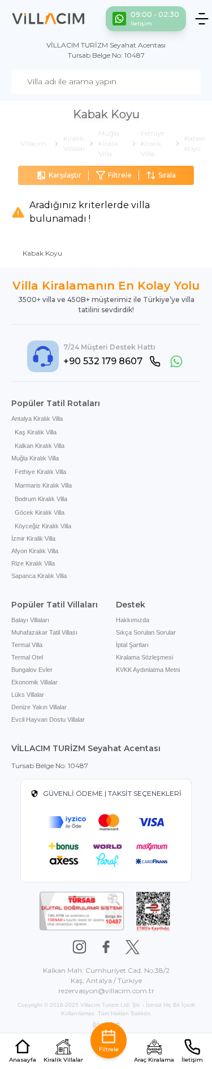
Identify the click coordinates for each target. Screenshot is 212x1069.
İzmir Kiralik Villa (33, 538)
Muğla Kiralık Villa (35, 458)
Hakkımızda (132, 620)
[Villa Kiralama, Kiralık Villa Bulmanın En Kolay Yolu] (48, 18)
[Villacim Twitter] (133, 947)
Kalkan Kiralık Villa (39, 445)
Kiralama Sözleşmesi (144, 657)
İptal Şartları (132, 644)
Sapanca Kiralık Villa (39, 575)
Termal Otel (27, 657)
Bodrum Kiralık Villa (41, 498)
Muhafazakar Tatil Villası (44, 632)
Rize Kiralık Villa (33, 563)
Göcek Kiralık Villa (39, 512)
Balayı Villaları (30, 620)
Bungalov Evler (32, 669)
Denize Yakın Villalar (39, 707)
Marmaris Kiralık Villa (43, 485)
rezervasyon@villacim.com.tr (106, 990)
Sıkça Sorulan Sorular (146, 632)
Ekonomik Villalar (34, 682)
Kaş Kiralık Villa (36, 432)
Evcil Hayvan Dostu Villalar (48, 719)
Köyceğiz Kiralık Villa (43, 526)
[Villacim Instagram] (79, 947)
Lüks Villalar (27, 694)
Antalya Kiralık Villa (37, 418)
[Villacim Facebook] (106, 947)
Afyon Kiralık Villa (34, 551)
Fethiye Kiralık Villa (40, 471)
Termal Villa (26, 644)
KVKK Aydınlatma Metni (148, 669)
